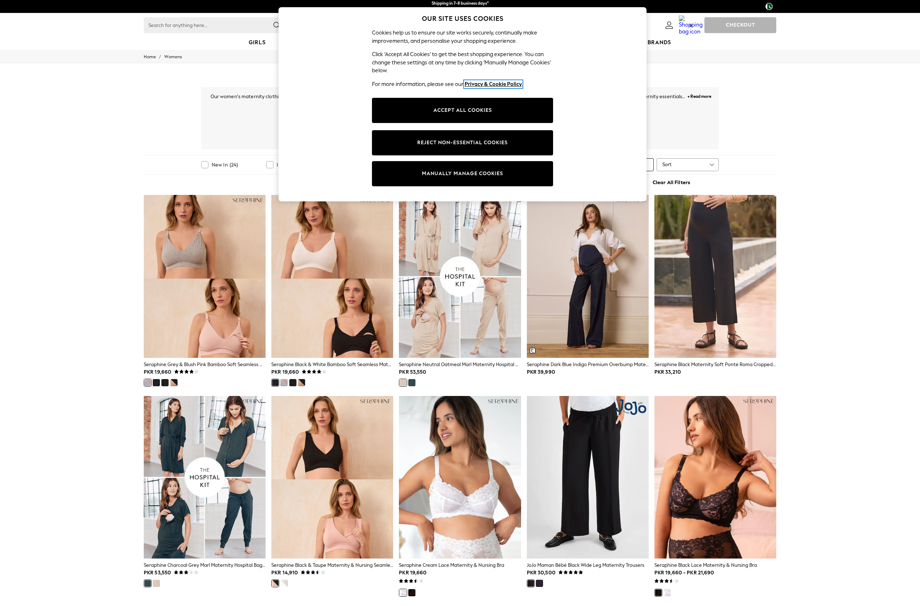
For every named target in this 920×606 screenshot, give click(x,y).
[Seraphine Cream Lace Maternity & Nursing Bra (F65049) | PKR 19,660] (460, 477)
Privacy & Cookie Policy (493, 84)
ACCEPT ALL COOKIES (462, 110)
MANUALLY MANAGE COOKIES (462, 173)
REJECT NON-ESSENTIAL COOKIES (462, 143)
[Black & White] (156, 382)
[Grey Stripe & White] (284, 583)
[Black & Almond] (174, 382)
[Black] (165, 382)
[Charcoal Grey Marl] (411, 382)
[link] (669, 25)
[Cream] (402, 592)
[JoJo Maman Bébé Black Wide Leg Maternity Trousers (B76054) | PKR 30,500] (588, 477)
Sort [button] (667, 164)
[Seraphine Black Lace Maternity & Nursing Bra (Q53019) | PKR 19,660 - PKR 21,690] (715, 477)
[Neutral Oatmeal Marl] (402, 382)
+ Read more (699, 95)
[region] (463, 104)
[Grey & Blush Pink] (147, 382)
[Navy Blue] (539, 583)
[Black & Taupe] (275, 583)
